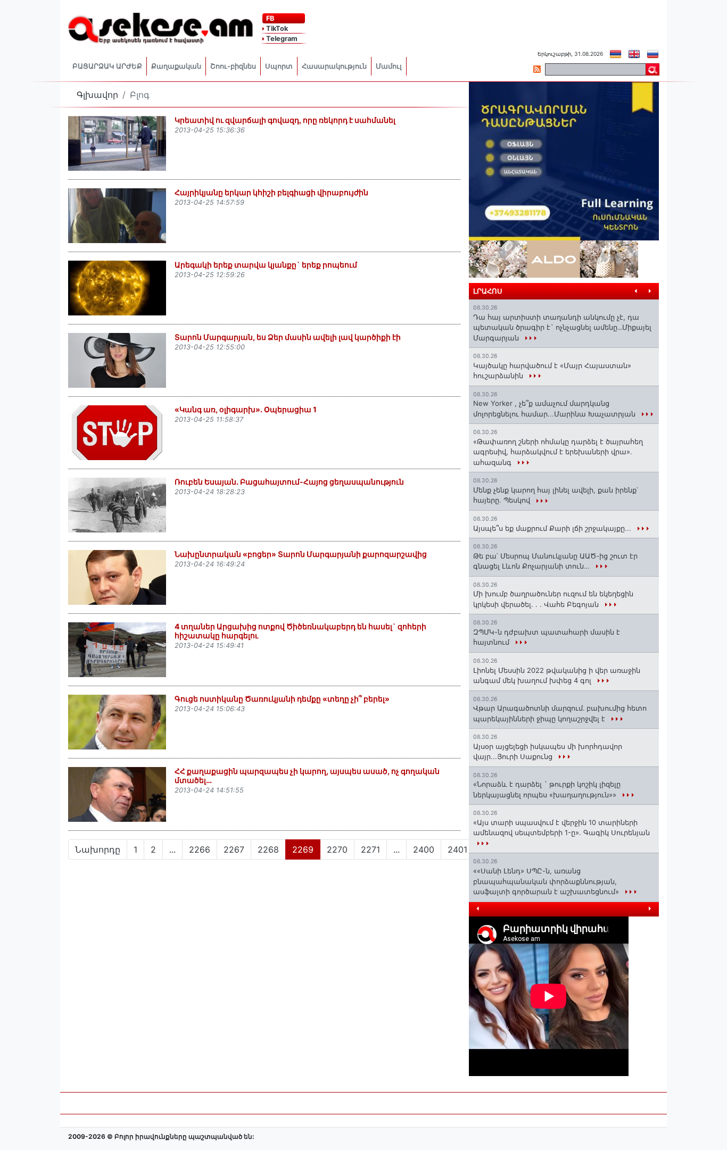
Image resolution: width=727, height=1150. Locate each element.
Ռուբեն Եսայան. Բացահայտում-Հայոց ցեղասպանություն (289, 481)
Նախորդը (97, 849)
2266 (199, 849)
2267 (234, 849)
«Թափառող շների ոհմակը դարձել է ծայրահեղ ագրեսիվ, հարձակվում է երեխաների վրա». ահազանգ (558, 451)
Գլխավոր (97, 94)
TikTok (276, 28)
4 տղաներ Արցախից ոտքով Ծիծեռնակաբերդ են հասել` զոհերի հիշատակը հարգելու (300, 631)
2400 (423, 849)
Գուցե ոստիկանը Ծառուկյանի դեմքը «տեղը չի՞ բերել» (282, 698)
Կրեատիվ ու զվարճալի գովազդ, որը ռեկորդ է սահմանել (285, 119)
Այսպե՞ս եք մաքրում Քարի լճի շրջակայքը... (553, 528)
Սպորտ (279, 66)
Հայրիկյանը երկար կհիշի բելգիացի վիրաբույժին (271, 192)
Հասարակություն (334, 66)
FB (269, 18)
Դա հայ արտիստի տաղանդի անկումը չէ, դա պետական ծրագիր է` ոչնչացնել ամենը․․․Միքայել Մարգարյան (562, 327)
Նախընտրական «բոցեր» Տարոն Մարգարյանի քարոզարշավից (301, 554)
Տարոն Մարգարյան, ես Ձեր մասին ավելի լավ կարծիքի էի (288, 336)
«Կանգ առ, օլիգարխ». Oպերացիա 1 (246, 409)
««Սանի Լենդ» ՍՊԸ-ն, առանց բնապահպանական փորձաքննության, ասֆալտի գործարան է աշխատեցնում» (547, 881)
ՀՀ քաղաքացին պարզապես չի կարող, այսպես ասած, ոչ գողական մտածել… (307, 775)
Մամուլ (389, 66)
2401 (457, 849)
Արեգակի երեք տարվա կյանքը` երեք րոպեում (266, 264)
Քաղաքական (176, 66)
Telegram (281, 39)
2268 (268, 849)
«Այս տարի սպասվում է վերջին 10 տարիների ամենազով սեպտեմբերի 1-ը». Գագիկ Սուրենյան (561, 827)
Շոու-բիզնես (233, 66)
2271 (370, 849)
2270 (337, 849)
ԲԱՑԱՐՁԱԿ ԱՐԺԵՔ (107, 66)
